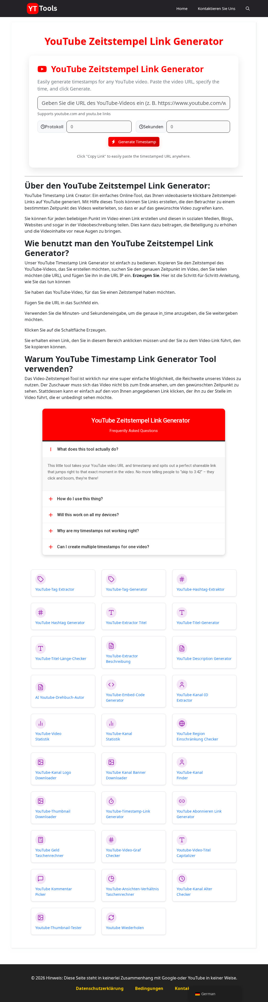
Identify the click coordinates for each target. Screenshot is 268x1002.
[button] (248, 8)
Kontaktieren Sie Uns (216, 8)
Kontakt (183, 988)
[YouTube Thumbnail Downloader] (42, 8)
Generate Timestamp (136, 141)
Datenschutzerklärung (100, 988)
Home (181, 8)
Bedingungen (149, 988)
